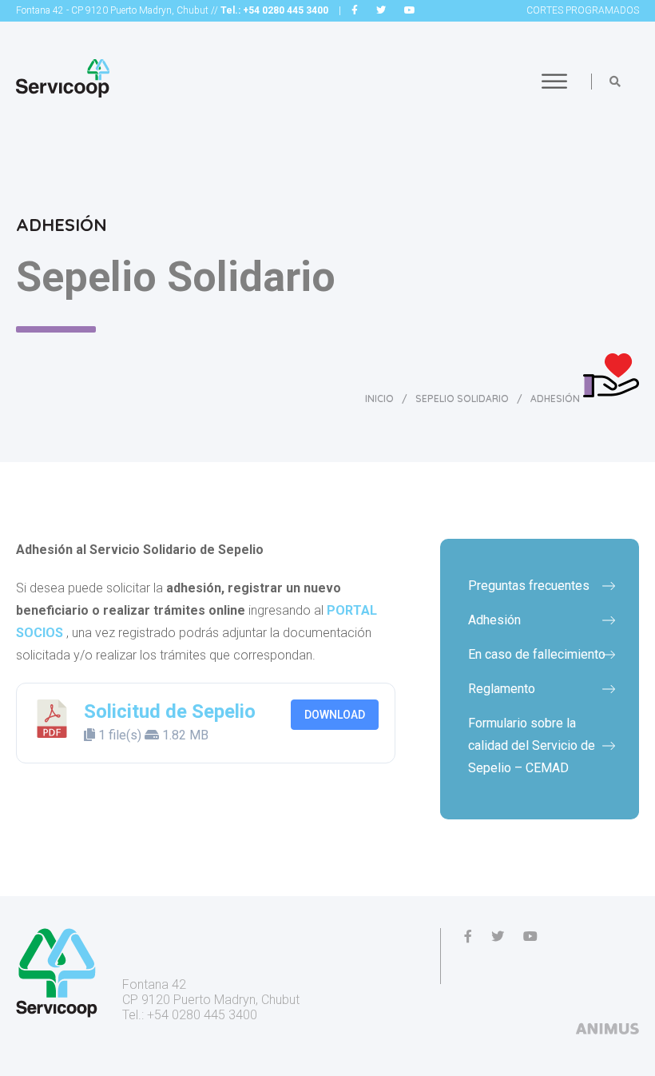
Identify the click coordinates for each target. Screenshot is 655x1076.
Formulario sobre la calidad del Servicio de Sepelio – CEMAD (531, 745)
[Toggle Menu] (554, 81)
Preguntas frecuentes (529, 585)
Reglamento (501, 688)
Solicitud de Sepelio (170, 711)
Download (334, 714)
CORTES (582, 10)
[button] (615, 82)
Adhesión (494, 620)
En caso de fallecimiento (536, 654)
